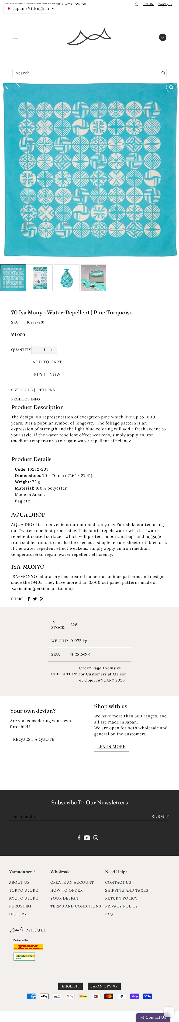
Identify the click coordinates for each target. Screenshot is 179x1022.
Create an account (72, 882)
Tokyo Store (23, 890)
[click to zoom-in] (171, 87)
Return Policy (121, 898)
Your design (64, 898)
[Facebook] (79, 837)
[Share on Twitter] (35, 599)
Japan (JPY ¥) (104, 986)
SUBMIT (160, 816)
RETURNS (46, 390)
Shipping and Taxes (126, 890)
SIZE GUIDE (22, 390)
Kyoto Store (23, 898)
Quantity (21, 350)
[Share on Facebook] (29, 599)
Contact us (118, 882)
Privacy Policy (121, 906)
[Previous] (6, 86)
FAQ (109, 914)
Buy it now (47, 374)
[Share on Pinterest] (41, 599)
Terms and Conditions (75, 906)
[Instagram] (95, 837)
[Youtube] (87, 837)
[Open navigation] (15, 37)
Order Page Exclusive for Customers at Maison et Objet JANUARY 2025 (103, 674)
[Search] (137, 4)
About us (19, 882)
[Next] (18, 86)
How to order (66, 890)
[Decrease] (36, 350)
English (70, 986)
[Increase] (51, 350)
